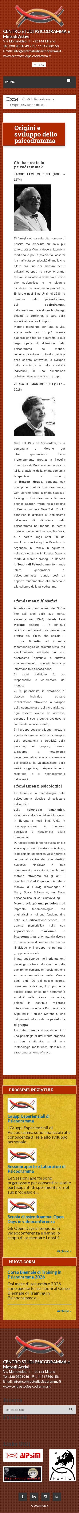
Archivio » (64, 1251)
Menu (10, 82)
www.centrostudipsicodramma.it (27, 56)
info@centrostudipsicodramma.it (37, 51)
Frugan (44, 1505)
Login (40, 64)
